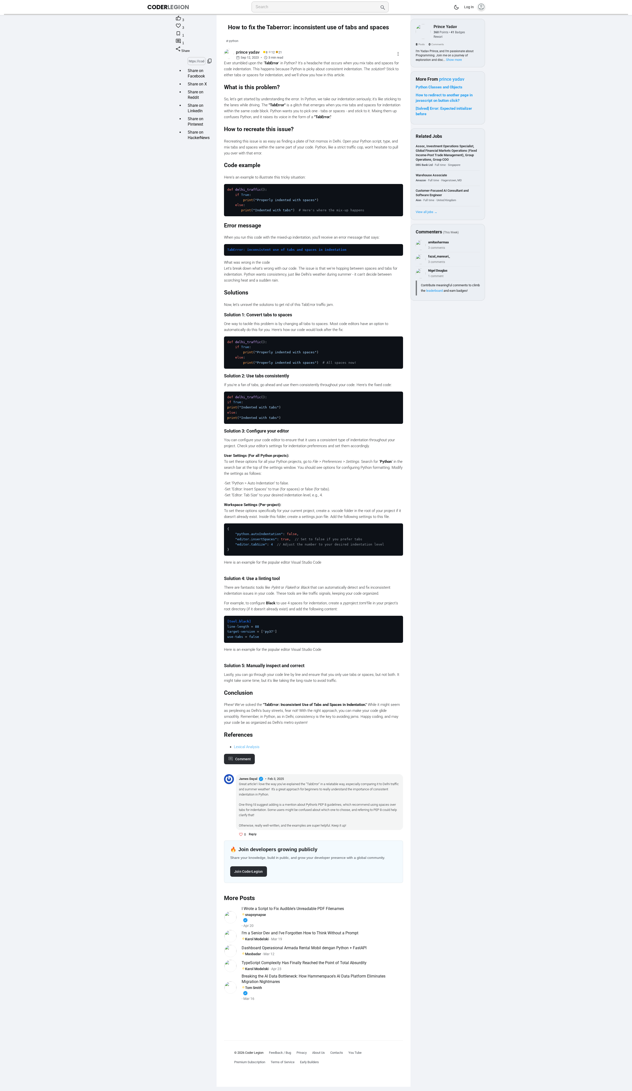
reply (253, 834)
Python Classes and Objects (439, 87)
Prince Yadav (445, 27)
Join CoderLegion (248, 871)
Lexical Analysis (247, 747)
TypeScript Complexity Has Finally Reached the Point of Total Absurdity (304, 962)
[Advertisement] (313, 1016)
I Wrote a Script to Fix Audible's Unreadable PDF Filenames (293, 908)
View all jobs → (426, 212)
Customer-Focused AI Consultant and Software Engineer (442, 193)
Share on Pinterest (195, 121)
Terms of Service (283, 1062)
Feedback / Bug (280, 1053)
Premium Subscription (249, 1062)
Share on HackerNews (199, 135)
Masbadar (253, 954)
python (233, 41)
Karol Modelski (257, 939)
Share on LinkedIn (195, 108)
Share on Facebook (196, 73)
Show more (454, 60)
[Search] (382, 7)
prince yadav (451, 79)
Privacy (302, 1053)
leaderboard (434, 290)
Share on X (197, 84)
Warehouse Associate (431, 175)
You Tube (355, 1053)
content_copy (210, 61)
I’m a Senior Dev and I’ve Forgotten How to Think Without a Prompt (300, 933)
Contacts (336, 1053)
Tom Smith (252, 991)
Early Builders (309, 1062)
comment (243, 759)
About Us (318, 1053)
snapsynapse (254, 918)
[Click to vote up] (241, 834)
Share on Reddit (195, 95)
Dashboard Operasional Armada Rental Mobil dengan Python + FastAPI (304, 948)
